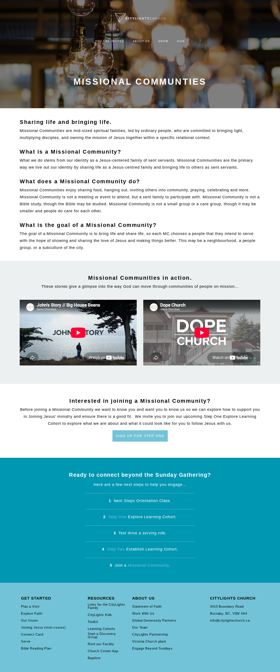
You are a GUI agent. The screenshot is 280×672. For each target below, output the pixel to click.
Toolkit (93, 622)
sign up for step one (140, 436)
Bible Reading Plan (36, 648)
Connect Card (32, 634)
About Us (142, 41)
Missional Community (148, 565)
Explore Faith (31, 613)
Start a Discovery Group (102, 635)
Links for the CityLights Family (106, 606)
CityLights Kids (100, 615)
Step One (117, 517)
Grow (164, 41)
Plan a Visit (30, 606)
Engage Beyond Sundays (152, 648)
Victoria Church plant (149, 641)
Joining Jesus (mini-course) (43, 627)
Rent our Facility (101, 644)
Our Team (140, 627)
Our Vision (29, 620)
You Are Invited (110, 41)
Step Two (116, 549)
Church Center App (103, 651)
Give (181, 41)
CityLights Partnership (150, 634)
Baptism (94, 658)
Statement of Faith (147, 606)
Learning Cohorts (101, 629)
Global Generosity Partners (154, 620)
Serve (26, 641)
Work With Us (143, 613)
